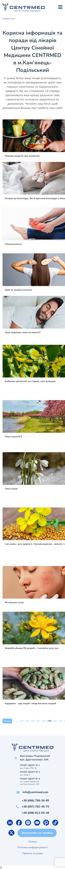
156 (33, 720)
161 (60, 720)
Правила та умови (32, 853)
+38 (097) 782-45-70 (35, 806)
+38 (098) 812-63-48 (35, 813)
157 (38, 720)
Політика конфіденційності (32, 847)
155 (27, 720)
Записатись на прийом (37, 833)
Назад (7, 720)
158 (44, 720)
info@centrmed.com (35, 792)
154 (21, 720)
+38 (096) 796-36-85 (35, 800)
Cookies (32, 841)
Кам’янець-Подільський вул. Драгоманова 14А (35, 757)
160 (55, 720)
